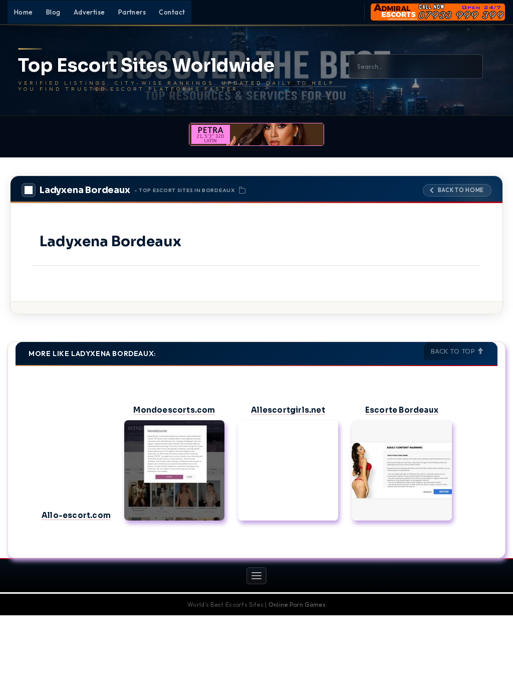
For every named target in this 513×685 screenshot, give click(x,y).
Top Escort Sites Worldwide (146, 66)
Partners (132, 12)
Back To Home (461, 190)
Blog (53, 12)
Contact (172, 12)
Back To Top (454, 351)
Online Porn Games (297, 604)
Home (23, 12)
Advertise (89, 12)
